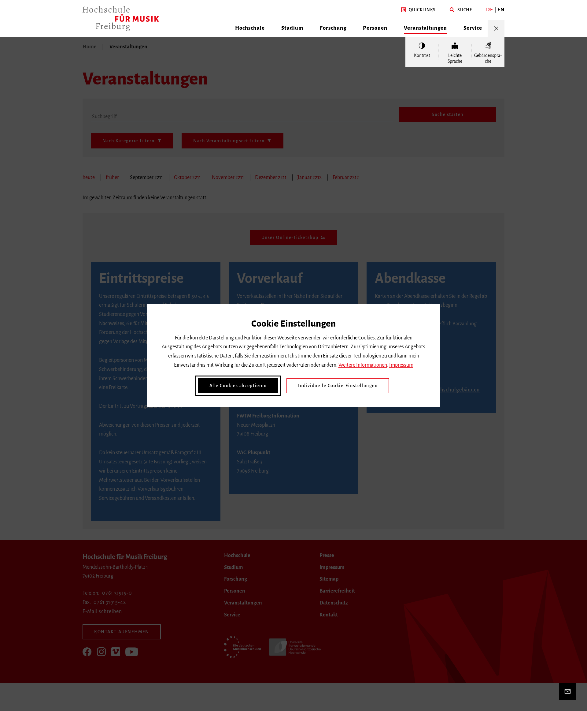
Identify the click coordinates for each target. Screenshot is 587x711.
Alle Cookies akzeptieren (238, 385)
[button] (418, 10)
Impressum (401, 365)
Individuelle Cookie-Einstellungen (338, 385)
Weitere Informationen (362, 365)
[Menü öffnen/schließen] (496, 28)
